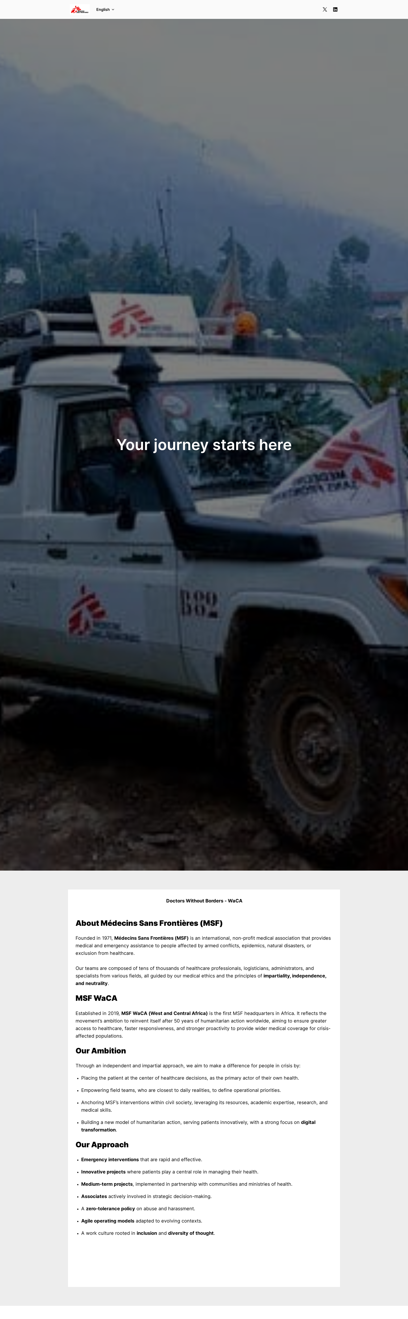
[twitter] (325, 9)
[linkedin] (335, 9)
